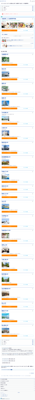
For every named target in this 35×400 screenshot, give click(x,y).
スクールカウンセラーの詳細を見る (29, 352)
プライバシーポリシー (3, 393)
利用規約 (19, 392)
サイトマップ (2, 392)
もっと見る (32, 43)
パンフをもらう (9, 30)
